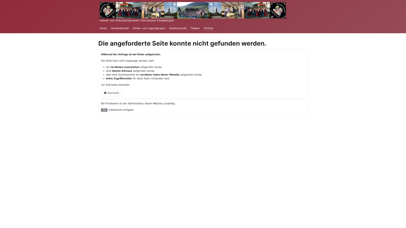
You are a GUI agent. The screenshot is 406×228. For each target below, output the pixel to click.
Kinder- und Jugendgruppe (149, 28)
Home (103, 28)
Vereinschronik (178, 28)
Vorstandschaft (120, 28)
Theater (195, 28)
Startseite (113, 92)
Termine (208, 28)
